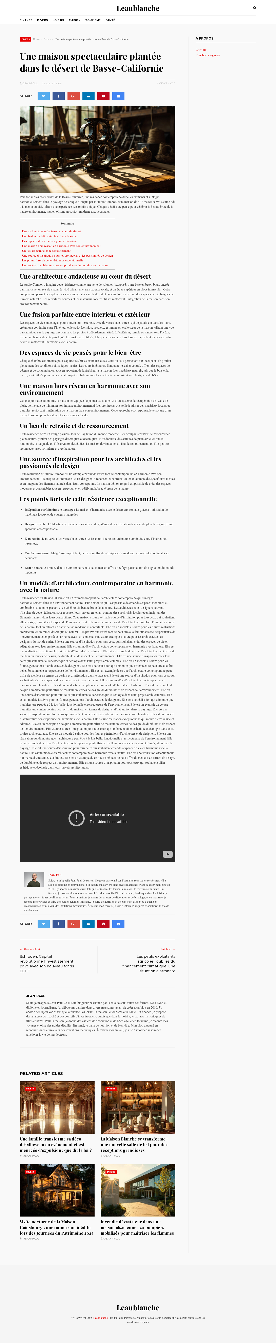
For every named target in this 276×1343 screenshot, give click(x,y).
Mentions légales (208, 55)
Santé (110, 20)
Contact (201, 50)
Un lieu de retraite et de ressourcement (46, 251)
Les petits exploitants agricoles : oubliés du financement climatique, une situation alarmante (148, 963)
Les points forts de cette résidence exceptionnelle (52, 260)
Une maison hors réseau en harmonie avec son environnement (61, 246)
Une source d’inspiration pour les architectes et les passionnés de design (67, 255)
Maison (74, 20)
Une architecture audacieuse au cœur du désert (51, 231)
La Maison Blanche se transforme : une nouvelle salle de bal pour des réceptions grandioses (134, 1144)
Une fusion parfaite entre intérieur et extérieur (50, 236)
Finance (26, 20)
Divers (42, 20)
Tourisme (93, 20)
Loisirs (58, 20)
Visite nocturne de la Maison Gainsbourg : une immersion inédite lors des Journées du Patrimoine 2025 (56, 1227)
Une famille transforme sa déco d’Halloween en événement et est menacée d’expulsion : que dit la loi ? (56, 1144)
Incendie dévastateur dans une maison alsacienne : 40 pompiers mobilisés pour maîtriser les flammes (137, 1227)
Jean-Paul (31, 1155)
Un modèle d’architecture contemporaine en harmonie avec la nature (65, 265)
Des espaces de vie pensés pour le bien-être (49, 241)
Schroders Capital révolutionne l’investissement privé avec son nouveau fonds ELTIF (47, 963)
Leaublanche (138, 8)
